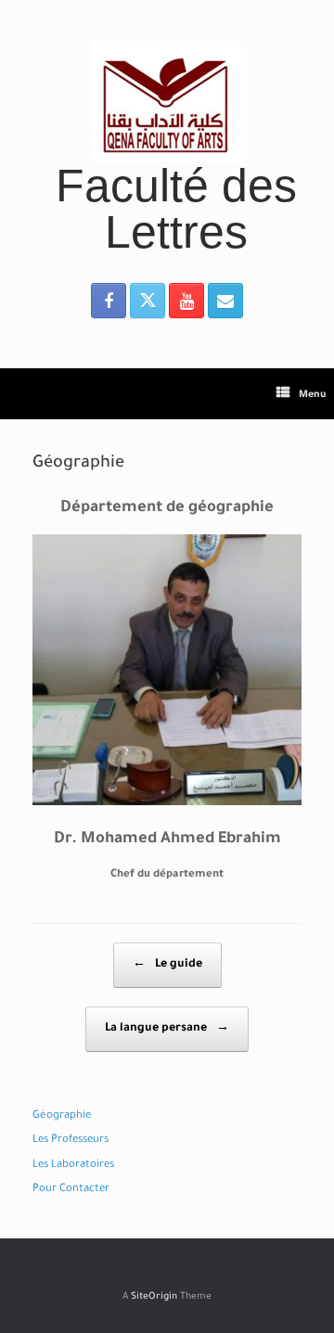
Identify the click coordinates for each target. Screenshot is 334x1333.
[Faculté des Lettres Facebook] (108, 300)
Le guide (167, 964)
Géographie (61, 1116)
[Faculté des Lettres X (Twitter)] (147, 300)
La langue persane (167, 1028)
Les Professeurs (70, 1140)
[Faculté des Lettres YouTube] (186, 300)
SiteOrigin (154, 1297)
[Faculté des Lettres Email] (225, 300)
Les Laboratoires (73, 1166)
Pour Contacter (70, 1190)
